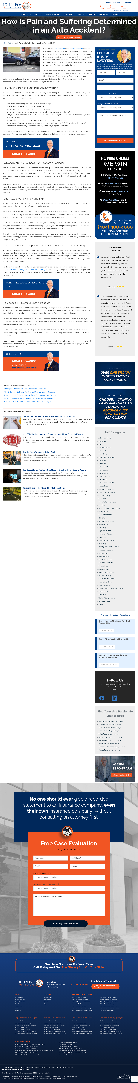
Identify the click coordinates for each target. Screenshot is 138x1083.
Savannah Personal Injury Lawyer (111, 1018)
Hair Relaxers (102, 518)
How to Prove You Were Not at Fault (39, 452)
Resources (90, 14)
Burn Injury (102, 463)
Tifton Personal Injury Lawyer (108, 734)
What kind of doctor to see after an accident (27, 1055)
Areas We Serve (36, 14)
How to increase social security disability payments (72, 1050)
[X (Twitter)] (116, 1070)
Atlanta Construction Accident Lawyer (109, 1006)
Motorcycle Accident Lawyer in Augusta (25, 1025)
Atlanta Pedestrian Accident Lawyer (109, 1001)
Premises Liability (104, 556)
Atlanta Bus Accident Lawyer (107, 1004)
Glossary (46, 1001)
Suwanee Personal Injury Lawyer (109, 740)
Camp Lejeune (103, 470)
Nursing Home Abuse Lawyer (108, 547)
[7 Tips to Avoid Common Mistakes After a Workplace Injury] (12, 422)
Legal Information (104, 531)
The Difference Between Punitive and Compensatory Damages (29, 392)
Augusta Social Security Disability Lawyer (26, 1033)
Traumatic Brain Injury (105, 582)
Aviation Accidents (104, 438)
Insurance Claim (103, 524)
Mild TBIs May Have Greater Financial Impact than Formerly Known (53, 434)
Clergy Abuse (103, 486)
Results (17, 1004)
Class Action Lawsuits (106, 483)
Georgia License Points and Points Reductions (44, 488)
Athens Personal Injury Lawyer (108, 731)
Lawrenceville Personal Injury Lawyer (111, 721)
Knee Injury (102, 527)
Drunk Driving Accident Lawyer (109, 508)
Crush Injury (102, 499)
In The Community (20, 999)
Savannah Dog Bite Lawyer (107, 1027)
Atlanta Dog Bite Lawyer (78, 1004)
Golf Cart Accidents (105, 515)
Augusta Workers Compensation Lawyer (25, 1031)
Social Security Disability (106, 579)
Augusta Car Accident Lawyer (23, 1021)
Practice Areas (52, 14)
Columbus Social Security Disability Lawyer (55, 1033)
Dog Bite (101, 505)
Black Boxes (102, 454)
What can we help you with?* (42, 873)
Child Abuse (102, 479)
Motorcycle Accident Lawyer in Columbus (54, 1025)
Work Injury (102, 595)
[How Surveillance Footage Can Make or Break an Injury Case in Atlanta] (12, 476)
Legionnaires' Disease (105, 534)
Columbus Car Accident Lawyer (52, 1021)
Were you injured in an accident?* (108, 104)
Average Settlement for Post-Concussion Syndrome (25, 389)
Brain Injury (102, 460)
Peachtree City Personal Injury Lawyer (111, 747)
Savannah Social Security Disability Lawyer (111, 1033)
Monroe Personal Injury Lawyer (109, 750)
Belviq (100, 444)
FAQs (80, 14)
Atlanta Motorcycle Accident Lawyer (81, 1001)
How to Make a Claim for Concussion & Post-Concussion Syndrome (31, 395)
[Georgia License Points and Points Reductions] (12, 493)
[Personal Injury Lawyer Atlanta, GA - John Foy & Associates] (20, 5)
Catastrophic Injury (104, 476)
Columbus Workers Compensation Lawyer (54, 1031)
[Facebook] (110, 1070)
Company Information (106, 489)
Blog (45, 1004)
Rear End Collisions (105, 559)
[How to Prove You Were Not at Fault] (12, 458)
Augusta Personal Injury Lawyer (26, 1018)
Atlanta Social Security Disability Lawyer (82, 1010)
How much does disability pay (67, 1044)
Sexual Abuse (103, 566)
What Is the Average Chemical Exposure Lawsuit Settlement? (29, 398)
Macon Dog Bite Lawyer (78, 1027)
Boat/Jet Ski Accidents (106, 457)
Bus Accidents (103, 467)
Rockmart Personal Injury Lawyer (109, 728)
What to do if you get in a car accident (25, 1048)
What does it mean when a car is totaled (26, 1052)
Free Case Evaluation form (24, 368)
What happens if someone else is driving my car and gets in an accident (34, 1050)
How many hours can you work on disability (70, 1048)
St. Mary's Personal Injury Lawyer (109, 724)
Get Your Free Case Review (121, 775)
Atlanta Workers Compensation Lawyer (82, 1008)
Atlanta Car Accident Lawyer (79, 997)
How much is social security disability (68, 1046)
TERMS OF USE (17, 1069)
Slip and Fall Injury (104, 575)
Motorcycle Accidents (106, 540)
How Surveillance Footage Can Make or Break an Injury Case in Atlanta (54, 470)
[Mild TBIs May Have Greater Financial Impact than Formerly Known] (12, 440)
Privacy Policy (6, 1069)
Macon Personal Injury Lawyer (82, 1018)
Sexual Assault (103, 569)
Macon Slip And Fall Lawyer (79, 1029)
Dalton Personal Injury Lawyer (108, 744)
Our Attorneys (19, 997)
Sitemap (26, 1069)
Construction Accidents (106, 492)
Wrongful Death (104, 601)
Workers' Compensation (106, 598)
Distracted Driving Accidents (108, 502)
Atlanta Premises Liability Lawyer (108, 999)
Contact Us (103, 14)
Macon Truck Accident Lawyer (79, 1023)
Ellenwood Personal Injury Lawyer (110, 737)
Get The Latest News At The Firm (105, 986)
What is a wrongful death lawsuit (68, 1042)
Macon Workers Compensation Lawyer (82, 1031)
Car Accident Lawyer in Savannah (108, 1021)
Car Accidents (68, 14)
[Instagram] (134, 1070)
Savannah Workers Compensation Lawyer (110, 1031)
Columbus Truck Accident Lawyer (52, 1023)
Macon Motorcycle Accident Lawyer (81, 1025)
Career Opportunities (20, 1001)
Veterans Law (103, 591)
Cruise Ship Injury (104, 495)
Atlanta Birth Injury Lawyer (107, 1010)
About (23, 14)
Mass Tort (102, 537)
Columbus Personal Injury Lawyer (55, 1018)
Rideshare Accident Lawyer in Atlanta (109, 1008)
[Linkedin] (122, 1070)
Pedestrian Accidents (105, 550)
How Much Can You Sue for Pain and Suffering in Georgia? (27, 402)
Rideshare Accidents (105, 563)
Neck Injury (102, 543)
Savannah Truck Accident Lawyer (108, 1023)
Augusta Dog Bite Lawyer (22, 1027)
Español (115, 14)
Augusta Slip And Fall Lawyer (23, 1029)
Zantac (100, 604)
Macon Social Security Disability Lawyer (82, 1033)
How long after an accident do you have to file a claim (29, 1044)
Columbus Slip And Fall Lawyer (52, 1029)
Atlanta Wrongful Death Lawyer (108, 997)
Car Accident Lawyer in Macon (79, 1021)
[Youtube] (128, 1070)
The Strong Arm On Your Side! (83, 967)
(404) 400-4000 (117, 6)
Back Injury (102, 441)
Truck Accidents (104, 585)
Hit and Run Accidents (106, 521)
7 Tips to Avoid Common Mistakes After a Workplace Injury (49, 416)
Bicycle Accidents (104, 447)
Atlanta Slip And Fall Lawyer (79, 1006)
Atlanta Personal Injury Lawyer (82, 994)
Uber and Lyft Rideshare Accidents (110, 588)
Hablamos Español (120, 10)
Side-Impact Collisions (106, 572)
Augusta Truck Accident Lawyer (23, 1023)
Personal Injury (103, 553)
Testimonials (18, 1006)
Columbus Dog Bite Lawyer (51, 1027)
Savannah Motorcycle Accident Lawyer (110, 1025)
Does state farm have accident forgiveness (26, 1046)
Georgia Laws (103, 511)
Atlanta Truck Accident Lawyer (80, 999)
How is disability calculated (66, 1055)
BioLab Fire (102, 451)
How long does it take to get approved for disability (72, 1052)
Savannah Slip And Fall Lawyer (108, 1029)
